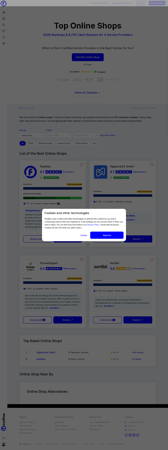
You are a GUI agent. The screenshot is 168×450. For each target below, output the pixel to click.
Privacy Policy (93, 224)
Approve (107, 235)
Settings (84, 235)
